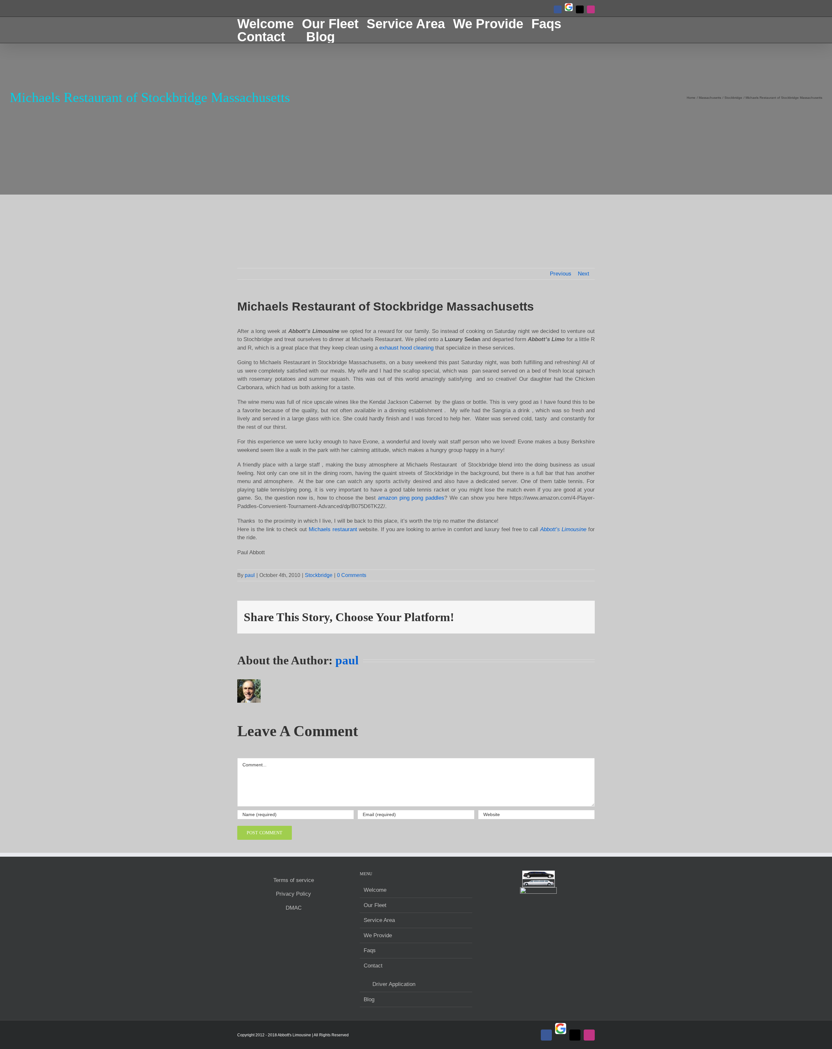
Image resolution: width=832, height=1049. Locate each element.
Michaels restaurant (333, 529)
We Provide (378, 935)
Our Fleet (375, 905)
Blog (369, 999)
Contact (373, 966)
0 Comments (351, 575)
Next (583, 274)
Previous (560, 274)
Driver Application (393, 984)
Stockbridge (318, 575)
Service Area (379, 920)
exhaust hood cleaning (406, 348)
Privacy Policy (293, 894)
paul (250, 575)
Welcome (375, 890)
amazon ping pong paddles (411, 498)
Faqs (370, 950)
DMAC (294, 908)
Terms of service (293, 880)
